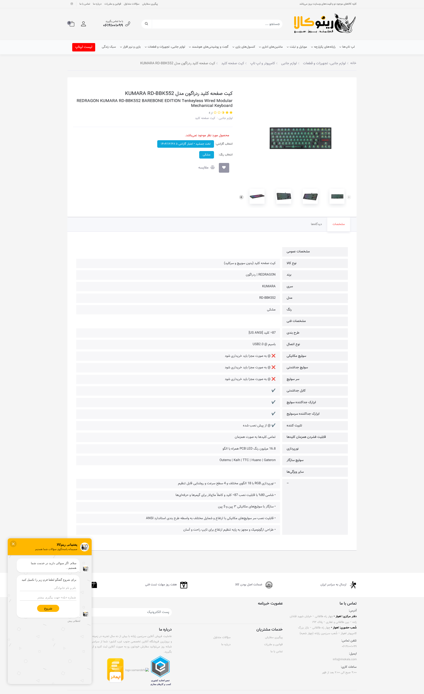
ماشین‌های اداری (272, 47)
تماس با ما (85, 4)
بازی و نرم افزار (132, 47)
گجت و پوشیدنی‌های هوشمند (210, 47)
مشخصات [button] (339, 224)
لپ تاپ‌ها (348, 47)
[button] (83, 24)
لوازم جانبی (225, 118)
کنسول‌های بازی (245, 47)
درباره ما (97, 4)
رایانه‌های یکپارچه (324, 47)
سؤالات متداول (131, 4)
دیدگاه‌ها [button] (316, 224)
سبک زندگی (109, 47)
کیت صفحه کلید (205, 118)
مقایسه (203, 167)
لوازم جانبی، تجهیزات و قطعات (166, 47)
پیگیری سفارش (150, 4)
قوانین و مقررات (112, 4)
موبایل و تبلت (298, 47)
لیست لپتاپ (83, 47)
